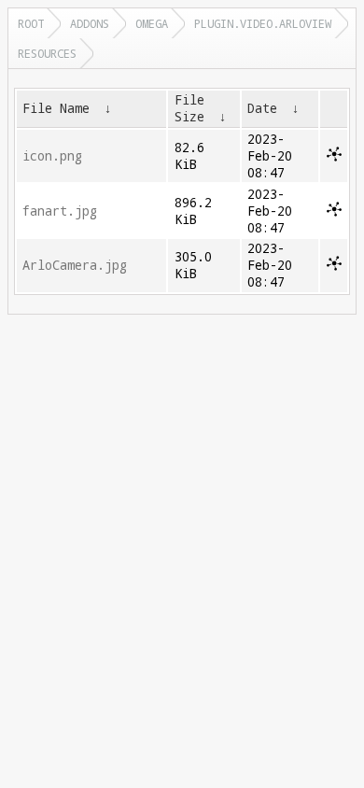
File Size (189, 108)
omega (151, 23)
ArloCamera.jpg (74, 265)
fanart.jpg (59, 211)
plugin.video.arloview (262, 23)
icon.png (52, 156)
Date (262, 108)
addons (89, 23)
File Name (56, 108)
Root (31, 23)
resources (47, 53)
